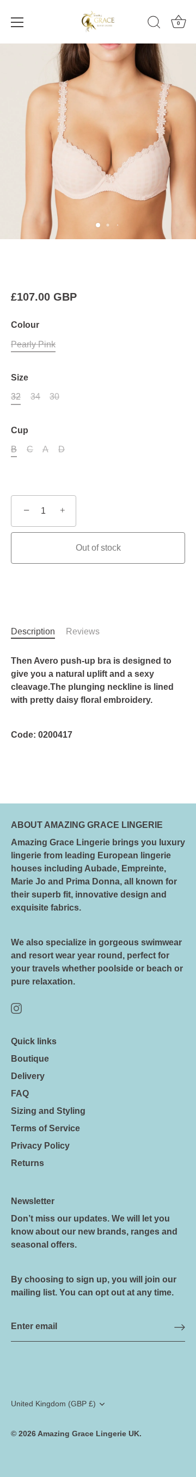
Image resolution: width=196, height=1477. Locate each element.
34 (35, 396)
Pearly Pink (33, 344)
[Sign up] (179, 1327)
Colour (25, 324)
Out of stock (98, 547)
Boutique (30, 1058)
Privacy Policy (40, 1145)
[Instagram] (16, 1007)
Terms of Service (45, 1128)
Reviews (83, 631)
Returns (27, 1163)
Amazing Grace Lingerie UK (88, 1434)
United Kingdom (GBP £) (53, 1404)
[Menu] (17, 22)
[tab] (38, 631)
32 (16, 396)
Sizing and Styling (48, 1110)
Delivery (28, 1076)
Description (33, 631)
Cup (19, 430)
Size (19, 377)
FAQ (20, 1093)
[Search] (154, 24)
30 (54, 396)
